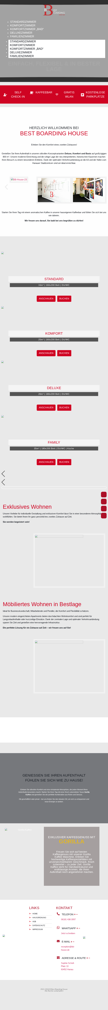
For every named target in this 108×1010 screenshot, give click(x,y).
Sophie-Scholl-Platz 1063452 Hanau (67, 966)
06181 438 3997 (68, 919)
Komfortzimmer (22, 25)
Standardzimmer (23, 21)
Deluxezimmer (21, 32)
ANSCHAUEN (46, 298)
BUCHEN (64, 298)
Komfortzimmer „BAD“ (27, 29)
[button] (6, 186)
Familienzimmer (22, 36)
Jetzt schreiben (68, 933)
